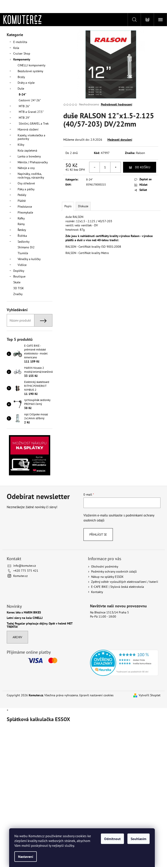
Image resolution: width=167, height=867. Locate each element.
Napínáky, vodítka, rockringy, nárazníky (31, 175)
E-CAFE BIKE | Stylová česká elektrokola (117, 587)
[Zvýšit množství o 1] (115, 167)
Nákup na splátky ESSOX (107, 577)
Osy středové (26, 183)
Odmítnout (112, 839)
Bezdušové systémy (30, 71)
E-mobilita (20, 42)
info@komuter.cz (24, 566)
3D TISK (18, 288)
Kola (16, 48)
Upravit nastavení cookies (96, 695)
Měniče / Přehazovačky (33, 162)
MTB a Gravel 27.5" (31, 112)
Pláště (22, 201)
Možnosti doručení (119, 140)
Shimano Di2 (26, 247)
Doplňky (18, 271)
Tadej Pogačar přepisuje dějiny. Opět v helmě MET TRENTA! (39, 625)
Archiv (17, 637)
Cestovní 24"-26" (30, 100)
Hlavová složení (28, 129)
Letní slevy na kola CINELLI (25, 618)
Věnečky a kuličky (29, 259)
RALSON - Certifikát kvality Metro (87, 253)
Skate (16, 282)
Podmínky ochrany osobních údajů (114, 571)
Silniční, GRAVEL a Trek (34, 123)
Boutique (19, 276)
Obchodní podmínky (104, 566)
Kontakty (97, 592)
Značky (18, 294)
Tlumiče (23, 253)
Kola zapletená (27, 150)
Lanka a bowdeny (29, 156)
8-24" (22, 94)
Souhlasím (138, 839)
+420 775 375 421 (25, 571)
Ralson (140, 153)
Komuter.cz (20, 576)
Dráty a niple (26, 83)
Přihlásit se (98, 534)
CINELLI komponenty (31, 65)
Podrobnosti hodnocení (116, 104)
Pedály (22, 195)
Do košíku (142, 167)
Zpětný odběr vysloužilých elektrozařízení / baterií (124, 582)
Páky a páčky (26, 189)
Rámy (21, 224)
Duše (21, 88)
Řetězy (22, 230)
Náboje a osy (26, 168)
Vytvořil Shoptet (149, 695)
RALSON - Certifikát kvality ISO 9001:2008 (93, 247)
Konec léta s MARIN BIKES (24, 612)
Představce (25, 207)
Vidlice (22, 265)
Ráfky (21, 218)
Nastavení (25, 856)
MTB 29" (24, 118)
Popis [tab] (68, 206)
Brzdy (21, 77)
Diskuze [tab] (83, 206)
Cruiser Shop (21, 53)
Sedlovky (24, 242)
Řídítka (22, 236)
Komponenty (21, 59)
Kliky (21, 145)
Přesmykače (25, 212)
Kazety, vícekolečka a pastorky (31, 137)
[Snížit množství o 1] (94, 167)
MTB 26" (24, 106)
